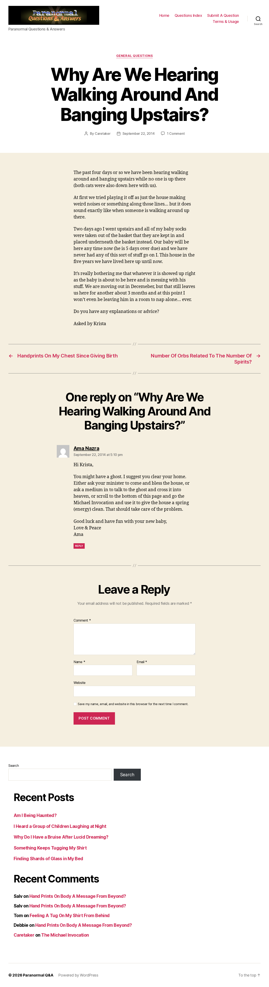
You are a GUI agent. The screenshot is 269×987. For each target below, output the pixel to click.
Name (79, 662)
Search (13, 765)
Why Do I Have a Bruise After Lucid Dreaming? (61, 837)
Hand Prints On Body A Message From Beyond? (77, 896)
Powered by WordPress (78, 975)
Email (142, 662)
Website (80, 683)
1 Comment (176, 133)
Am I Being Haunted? (35, 815)
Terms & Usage (226, 21)
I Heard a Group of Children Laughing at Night (60, 826)
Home (164, 15)
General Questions (134, 56)
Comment (82, 620)
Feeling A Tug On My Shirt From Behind (70, 915)
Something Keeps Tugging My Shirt (50, 848)
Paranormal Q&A (38, 975)
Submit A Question (223, 15)
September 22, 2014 (139, 133)
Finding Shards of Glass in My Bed (48, 858)
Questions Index (188, 15)
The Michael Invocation (65, 935)
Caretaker (103, 133)
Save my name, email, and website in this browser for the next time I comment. (133, 704)
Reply (79, 545)
